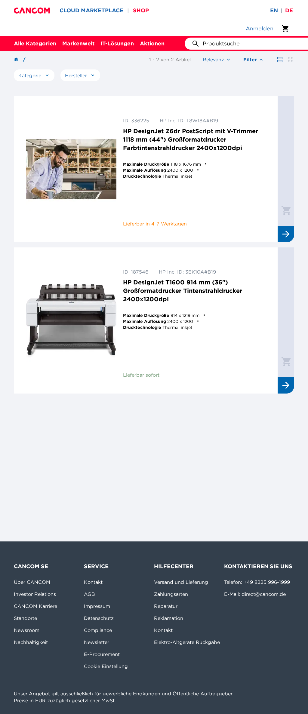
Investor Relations (35, 594)
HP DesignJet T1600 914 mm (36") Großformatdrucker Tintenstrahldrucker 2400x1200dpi (182, 290)
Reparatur (165, 606)
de (289, 10)
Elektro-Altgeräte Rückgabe (187, 642)
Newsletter (96, 642)
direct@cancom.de (264, 594)
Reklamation (168, 618)
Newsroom (26, 630)
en (274, 10)
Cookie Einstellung (106, 666)
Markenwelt (78, 43)
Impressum (97, 606)
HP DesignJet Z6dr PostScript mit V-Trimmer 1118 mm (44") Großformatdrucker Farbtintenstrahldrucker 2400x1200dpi (190, 139)
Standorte (25, 618)
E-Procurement (102, 654)
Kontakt (93, 582)
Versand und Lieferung (181, 582)
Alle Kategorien (35, 43)
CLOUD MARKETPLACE (91, 10)
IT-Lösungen (117, 43)
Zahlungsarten (171, 594)
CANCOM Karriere (35, 606)
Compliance (98, 630)
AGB (89, 594)
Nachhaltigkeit (31, 642)
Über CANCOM (32, 582)
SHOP (141, 10)
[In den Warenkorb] (286, 210)
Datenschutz (99, 618)
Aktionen (152, 43)
